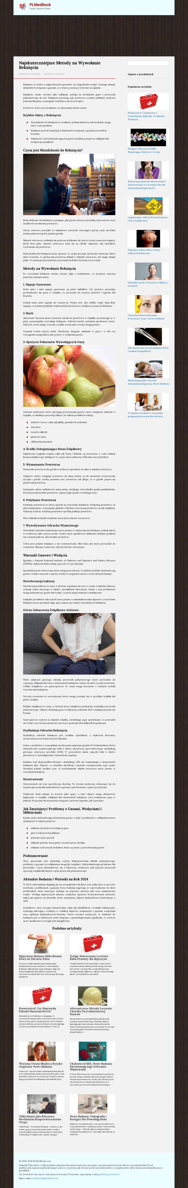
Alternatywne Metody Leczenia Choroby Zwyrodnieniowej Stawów (91, 1011)
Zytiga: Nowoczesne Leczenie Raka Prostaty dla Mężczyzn (89, 957)
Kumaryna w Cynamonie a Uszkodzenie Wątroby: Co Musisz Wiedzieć (146, 116)
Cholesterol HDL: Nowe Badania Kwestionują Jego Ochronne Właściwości (91, 1066)
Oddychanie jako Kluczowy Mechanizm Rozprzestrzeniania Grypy (40, 1119)
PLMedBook (40, 4)
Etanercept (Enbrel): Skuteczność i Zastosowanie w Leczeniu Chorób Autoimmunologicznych (147, 184)
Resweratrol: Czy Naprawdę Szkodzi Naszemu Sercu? (37, 1010)
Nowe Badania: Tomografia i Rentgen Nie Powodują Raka (88, 1118)
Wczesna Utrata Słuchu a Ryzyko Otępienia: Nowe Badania (40, 1065)
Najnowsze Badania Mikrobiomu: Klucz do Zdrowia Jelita (40, 957)
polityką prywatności (109, 1174)
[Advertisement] (94, 36)
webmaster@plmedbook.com (44, 1178)
